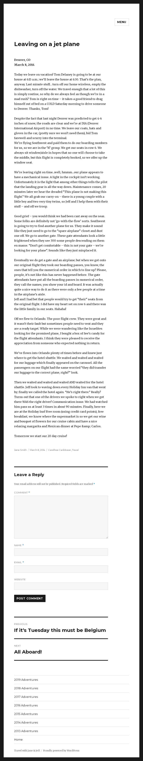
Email (19, 562)
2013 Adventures (26, 731)
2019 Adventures (26, 679)
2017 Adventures (26, 697)
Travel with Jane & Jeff (27, 750)
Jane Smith (20, 450)
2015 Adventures (26, 714)
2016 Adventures (26, 705)
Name (19, 545)
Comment (22, 492)
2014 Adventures (26, 722)
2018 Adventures (26, 688)
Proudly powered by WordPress (61, 750)
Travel (75, 450)
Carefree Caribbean (59, 450)
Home (18, 739)
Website (20, 579)
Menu (121, 22)
